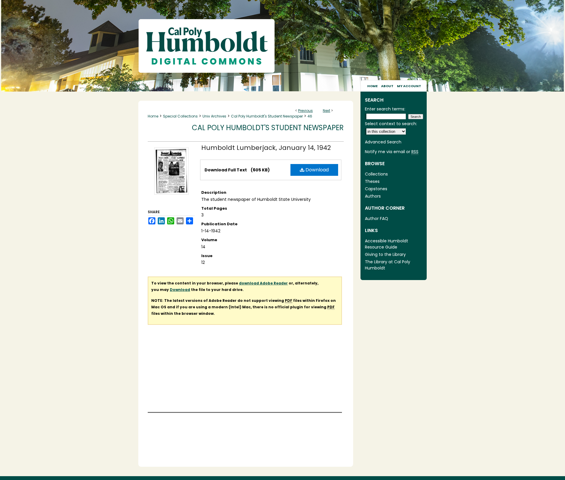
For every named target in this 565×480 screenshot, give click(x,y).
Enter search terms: (385, 109)
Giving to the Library (385, 254)
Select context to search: (391, 124)
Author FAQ (376, 218)
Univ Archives (214, 116)
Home (153, 116)
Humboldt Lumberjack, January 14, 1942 (266, 147)
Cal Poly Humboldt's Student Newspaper (267, 116)
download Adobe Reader (263, 283)
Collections (376, 174)
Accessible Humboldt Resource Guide (386, 244)
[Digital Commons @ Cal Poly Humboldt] (282, 40)
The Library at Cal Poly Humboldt (387, 265)
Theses (372, 181)
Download (316, 169)
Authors (373, 196)
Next (326, 110)
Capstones (376, 189)
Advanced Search (383, 142)
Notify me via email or (391, 152)
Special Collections (180, 116)
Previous (305, 110)
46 (310, 116)
